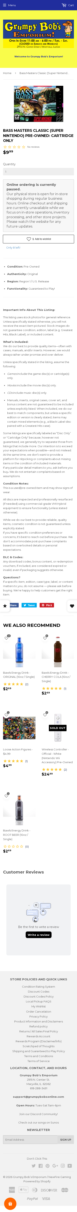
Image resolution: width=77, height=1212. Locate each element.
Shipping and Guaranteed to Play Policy (38, 1051)
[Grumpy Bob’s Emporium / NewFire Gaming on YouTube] (70, 1166)
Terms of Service (39, 1061)
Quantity (9, 164)
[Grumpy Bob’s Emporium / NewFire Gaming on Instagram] (63, 1166)
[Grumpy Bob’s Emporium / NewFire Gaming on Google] (55, 1166)
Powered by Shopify (37, 1181)
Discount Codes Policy (39, 996)
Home (7, 73)
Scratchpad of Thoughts (38, 1046)
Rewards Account (38, 1036)
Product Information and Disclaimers (38, 1021)
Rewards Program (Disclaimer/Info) (39, 1041)
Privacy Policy (38, 1016)
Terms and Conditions (38, 1056)
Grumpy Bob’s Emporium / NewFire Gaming (42, 1177)
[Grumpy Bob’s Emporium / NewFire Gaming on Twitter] (34, 1166)
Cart (71, 5)
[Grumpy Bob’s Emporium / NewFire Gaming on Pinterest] (47, 1166)
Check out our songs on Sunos (38, 1122)
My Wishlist (38, 1006)
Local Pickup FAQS (38, 1001)
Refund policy (38, 1026)
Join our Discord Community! (38, 1114)
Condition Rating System (38, 986)
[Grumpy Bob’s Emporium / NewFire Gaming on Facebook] (40, 1166)
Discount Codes (38, 991)
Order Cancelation (38, 1011)
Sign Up (65, 1139)
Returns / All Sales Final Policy (38, 1031)
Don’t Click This (37, 1158)
